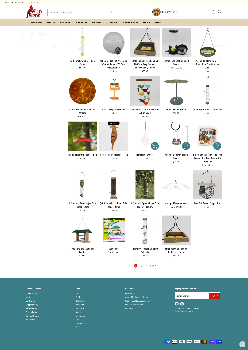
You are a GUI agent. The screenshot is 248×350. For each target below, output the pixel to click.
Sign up (215, 295)
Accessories (112, 22)
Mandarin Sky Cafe (145, 154)
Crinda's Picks (81, 323)
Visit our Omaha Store (15, 2)
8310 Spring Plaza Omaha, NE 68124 (139, 301)
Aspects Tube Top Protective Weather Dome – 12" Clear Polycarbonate (113, 64)
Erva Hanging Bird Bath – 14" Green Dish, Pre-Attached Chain (207, 64)
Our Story (129, 308)
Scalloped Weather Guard (176, 203)
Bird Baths (81, 22)
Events (146, 22)
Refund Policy (31, 308)
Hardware (96, 22)
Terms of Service (32, 316)
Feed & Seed (36, 22)
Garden (79, 312)
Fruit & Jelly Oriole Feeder (114, 109)
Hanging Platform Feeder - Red (82, 154)
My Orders (30, 297)
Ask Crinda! (30, 319)
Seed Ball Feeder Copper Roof (207, 203)
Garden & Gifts (130, 22)
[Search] (111, 12)
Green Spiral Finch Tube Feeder (207, 109)
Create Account (32, 293)
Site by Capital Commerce (184, 311)
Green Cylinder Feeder (176, 109)
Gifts (77, 319)
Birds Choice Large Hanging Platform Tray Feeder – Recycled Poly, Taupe (145, 64)
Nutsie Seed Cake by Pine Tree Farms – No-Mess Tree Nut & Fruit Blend (207, 158)
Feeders (51, 22)
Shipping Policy (32, 304)
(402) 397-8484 (131, 293)
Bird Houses (65, 22)
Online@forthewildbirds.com (136, 297)
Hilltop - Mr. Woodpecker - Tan (114, 154)
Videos (158, 22)
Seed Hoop (114, 248)
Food (78, 293)
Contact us (34, 2)
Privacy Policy (31, 312)
